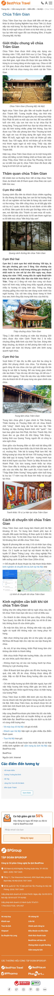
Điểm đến (31, 9)
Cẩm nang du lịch (19, 9)
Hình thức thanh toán (37, 935)
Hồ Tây (6, 779)
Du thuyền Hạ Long (9, 935)
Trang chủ (5, 9)
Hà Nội (40, 9)
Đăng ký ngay (27, 838)
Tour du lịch (6, 926)
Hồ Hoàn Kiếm (9, 770)
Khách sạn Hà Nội (12, 731)
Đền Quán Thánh (10, 787)
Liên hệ (31, 921)
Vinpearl (4, 931)
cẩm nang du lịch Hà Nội (35, 745)
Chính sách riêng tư (36, 926)
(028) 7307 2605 (15, 872)
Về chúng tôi (33, 917)
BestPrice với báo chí (37, 940)
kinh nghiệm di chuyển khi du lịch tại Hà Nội (23, 567)
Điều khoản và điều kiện (38, 931)
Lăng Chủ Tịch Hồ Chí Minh (13, 783)
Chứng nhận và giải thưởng (39, 945)
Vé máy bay (6, 917)
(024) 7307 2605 (25, 881)
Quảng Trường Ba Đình (12, 775)
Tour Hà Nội (9, 738)
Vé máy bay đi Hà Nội (14, 727)
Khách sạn (5, 921)
